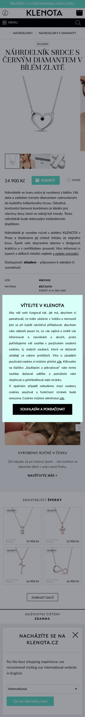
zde (59, 361)
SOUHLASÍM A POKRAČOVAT (42, 409)
